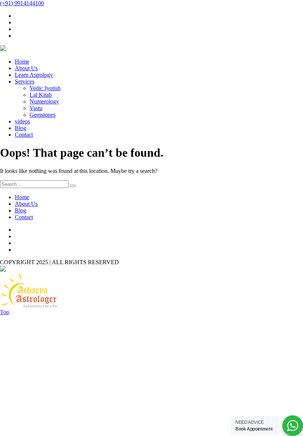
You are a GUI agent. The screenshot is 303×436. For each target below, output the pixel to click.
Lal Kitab (41, 95)
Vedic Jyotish (45, 88)
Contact (24, 135)
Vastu (36, 108)
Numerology (44, 101)
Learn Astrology (34, 75)
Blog (20, 128)
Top (4, 312)
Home (22, 61)
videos (22, 121)
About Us (26, 68)
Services (24, 81)
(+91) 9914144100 (22, 3)
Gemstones (42, 115)
